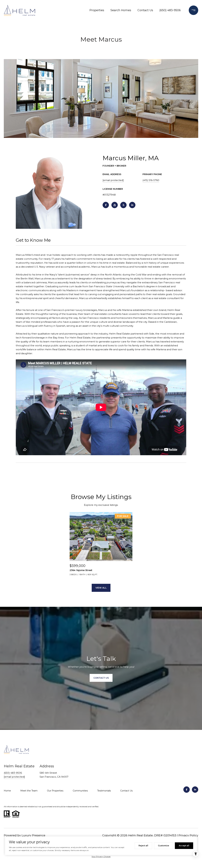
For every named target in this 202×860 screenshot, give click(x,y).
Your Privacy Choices (101, 856)
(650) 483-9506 (170, 10)
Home (7, 790)
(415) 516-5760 (151, 180)
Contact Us (145, 10)
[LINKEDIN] (132, 205)
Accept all (184, 845)
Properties (96, 10)
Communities (80, 790)
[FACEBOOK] (106, 205)
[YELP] (123, 205)
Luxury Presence (33, 835)
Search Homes (120, 10)
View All (101, 587)
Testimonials (104, 790)
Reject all (143, 845)
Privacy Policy (188, 835)
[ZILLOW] (114, 205)
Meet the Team (29, 790)
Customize (163, 845)
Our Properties (55, 790)
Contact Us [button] (101, 677)
